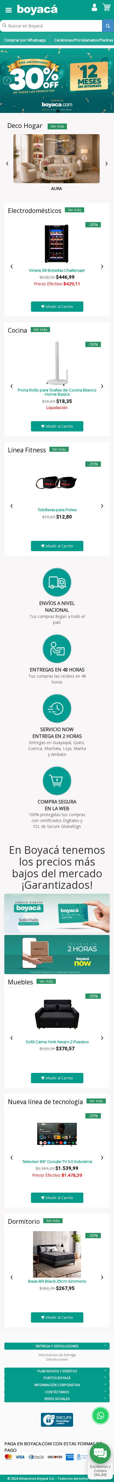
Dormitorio (24, 1221)
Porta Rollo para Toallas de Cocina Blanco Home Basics (57, 392)
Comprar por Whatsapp (25, 40)
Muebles (20, 982)
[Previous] (8, 80)
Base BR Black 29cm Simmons (57, 1281)
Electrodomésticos (34, 210)
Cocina (17, 330)
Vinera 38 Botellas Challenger (57, 270)
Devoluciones (57, 1359)
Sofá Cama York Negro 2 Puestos (57, 1042)
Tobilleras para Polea (57, 510)
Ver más (57, 126)
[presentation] (7, 162)
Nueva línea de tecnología (45, 1102)
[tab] (57, 1346)
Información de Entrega (57, 1355)
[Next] (106, 80)
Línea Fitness (27, 450)
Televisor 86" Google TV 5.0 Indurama (57, 1161)
